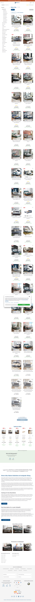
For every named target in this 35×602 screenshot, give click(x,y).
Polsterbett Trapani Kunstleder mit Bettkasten (28, 26)
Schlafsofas (25, 570)
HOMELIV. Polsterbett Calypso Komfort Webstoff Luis (16, 199)
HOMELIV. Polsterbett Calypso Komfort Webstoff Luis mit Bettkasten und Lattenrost (16, 275)
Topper (3, 25)
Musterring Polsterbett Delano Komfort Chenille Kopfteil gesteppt (28, 371)
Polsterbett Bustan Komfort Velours (28, 314)
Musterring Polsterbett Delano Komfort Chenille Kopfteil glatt (16, 371)
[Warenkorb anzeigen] (34, 3)
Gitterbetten (5, 21)
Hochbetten (4, 18)
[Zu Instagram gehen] (14, 596)
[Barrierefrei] (30, 2)
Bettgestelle (4, 9)
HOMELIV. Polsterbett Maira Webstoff (16, 160)
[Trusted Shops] (28, 584)
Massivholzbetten (23, 568)
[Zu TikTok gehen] (21, 596)
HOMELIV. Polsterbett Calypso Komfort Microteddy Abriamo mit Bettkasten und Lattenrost (28, 199)
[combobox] (31, 9)
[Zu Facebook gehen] (16, 596)
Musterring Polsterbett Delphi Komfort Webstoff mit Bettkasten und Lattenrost (16, 26)
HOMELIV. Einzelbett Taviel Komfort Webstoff (16, 333)
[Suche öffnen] (3, 2)
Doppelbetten (5, 14)
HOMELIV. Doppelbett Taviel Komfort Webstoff (28, 160)
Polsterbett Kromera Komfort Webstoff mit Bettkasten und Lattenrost (28, 45)
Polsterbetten (17, 568)
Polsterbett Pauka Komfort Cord (16, 313)
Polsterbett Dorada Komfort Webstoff (28, 294)
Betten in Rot (3, 558)
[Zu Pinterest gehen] (18, 596)
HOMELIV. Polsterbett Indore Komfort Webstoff (28, 179)
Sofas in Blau (14, 556)
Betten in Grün (3, 556)
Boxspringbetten (4, 22)
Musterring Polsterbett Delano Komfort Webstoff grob (16, 237)
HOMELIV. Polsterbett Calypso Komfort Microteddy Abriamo (28, 352)
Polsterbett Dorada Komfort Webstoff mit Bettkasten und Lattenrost (16, 256)
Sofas (3, 47)
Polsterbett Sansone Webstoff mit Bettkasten (16, 103)
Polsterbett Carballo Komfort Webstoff (16, 294)
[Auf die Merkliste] (21, 15)
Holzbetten (4, 10)
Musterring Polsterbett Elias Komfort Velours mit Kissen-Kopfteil (16, 352)
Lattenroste (4, 26)
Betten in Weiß (3, 562)
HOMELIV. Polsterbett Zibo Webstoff (28, 84)
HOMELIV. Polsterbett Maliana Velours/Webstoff (16, 122)
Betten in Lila (3, 557)
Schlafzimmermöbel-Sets (5, 29)
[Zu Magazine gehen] (12, 596)
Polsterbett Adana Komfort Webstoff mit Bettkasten (16, 45)
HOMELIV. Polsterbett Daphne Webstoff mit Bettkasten (16, 141)
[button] (33, 435)
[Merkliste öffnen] (32, 3)
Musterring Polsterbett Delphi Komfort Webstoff (28, 103)
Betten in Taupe (3, 561)
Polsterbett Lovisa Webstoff (16, 217)
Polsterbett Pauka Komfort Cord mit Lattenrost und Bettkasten (16, 179)
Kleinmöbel (3, 33)
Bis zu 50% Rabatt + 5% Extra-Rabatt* (16, 0)
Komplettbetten (5, 13)
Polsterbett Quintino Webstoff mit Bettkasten (28, 256)
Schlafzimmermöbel (6, 568)
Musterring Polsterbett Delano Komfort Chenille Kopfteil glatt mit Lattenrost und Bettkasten (28, 390)
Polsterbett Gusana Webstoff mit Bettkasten (28, 218)
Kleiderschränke (4, 30)
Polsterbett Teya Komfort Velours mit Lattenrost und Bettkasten (28, 275)
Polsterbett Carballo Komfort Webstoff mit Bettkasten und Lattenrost (28, 333)
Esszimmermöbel (4, 34)
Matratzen (3, 43)
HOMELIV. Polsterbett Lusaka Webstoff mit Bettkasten (16, 64)
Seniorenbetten (10, 570)
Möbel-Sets (3, 49)
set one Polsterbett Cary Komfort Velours (28, 141)
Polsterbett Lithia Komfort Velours (16, 83)
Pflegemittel (4, 39)
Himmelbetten (5, 17)
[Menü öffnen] (1, 3)
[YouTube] (23, 596)
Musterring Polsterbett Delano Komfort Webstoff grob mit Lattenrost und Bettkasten (16, 408)
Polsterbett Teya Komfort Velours (28, 121)
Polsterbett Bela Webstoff (28, 236)
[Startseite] (17, 3)
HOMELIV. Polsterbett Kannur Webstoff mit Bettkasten (28, 64)
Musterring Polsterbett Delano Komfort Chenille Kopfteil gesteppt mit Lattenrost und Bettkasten (16, 390)
